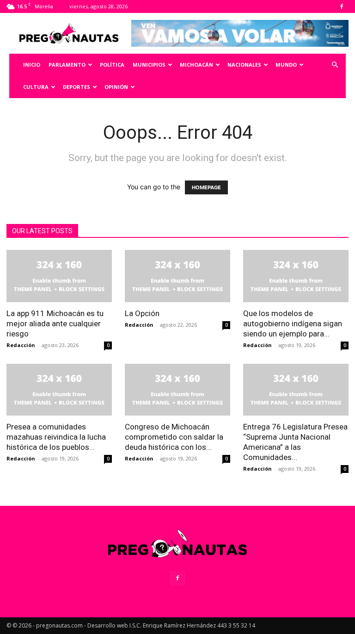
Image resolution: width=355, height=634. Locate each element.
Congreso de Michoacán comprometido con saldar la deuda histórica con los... (174, 437)
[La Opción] (177, 276)
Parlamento (67, 64)
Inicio (31, 64)
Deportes (76, 86)
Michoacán (196, 64)
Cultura (36, 86)
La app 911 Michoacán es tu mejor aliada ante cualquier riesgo (55, 323)
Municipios (149, 64)
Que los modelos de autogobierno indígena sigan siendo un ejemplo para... (292, 323)
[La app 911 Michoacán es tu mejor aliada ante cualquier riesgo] (59, 276)
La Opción (142, 313)
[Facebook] (342, 6)
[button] (335, 65)
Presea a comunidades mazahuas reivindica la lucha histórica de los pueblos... (56, 437)
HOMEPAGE (206, 187)
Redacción (20, 345)
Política (112, 64)
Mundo (286, 64)
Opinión (116, 86)
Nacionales (244, 64)
